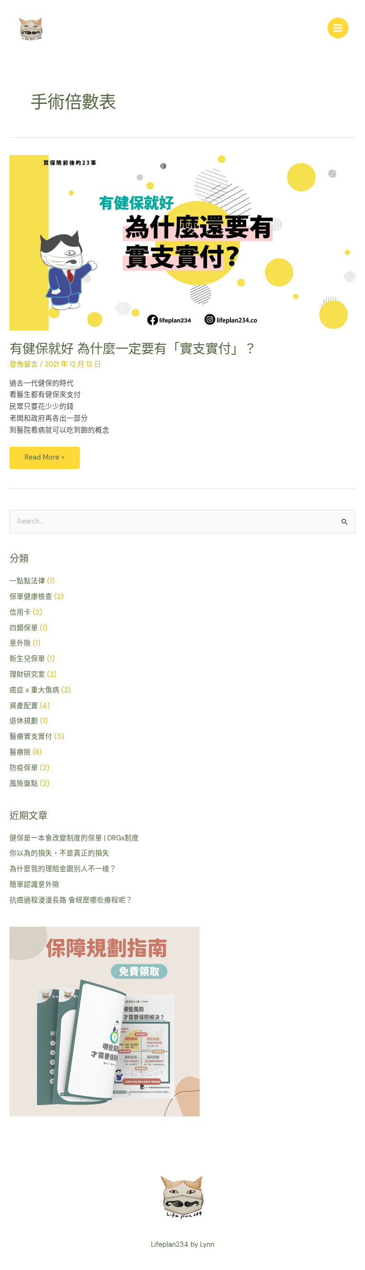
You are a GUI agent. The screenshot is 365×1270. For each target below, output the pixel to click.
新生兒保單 (27, 658)
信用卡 (20, 612)
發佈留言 (24, 364)
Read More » (44, 454)
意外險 (20, 643)
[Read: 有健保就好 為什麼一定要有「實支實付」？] (182, 242)
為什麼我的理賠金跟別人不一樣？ (63, 869)
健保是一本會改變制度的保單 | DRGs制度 (74, 838)
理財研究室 (27, 674)
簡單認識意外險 (34, 884)
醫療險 (20, 752)
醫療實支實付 (31, 736)
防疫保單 (24, 768)
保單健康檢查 (31, 596)
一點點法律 (27, 581)
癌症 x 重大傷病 (34, 690)
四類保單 (24, 628)
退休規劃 (24, 721)
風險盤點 (24, 783)
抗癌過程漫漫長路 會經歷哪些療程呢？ (71, 900)
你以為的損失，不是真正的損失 (59, 853)
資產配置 (24, 705)
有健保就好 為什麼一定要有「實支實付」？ (133, 349)
